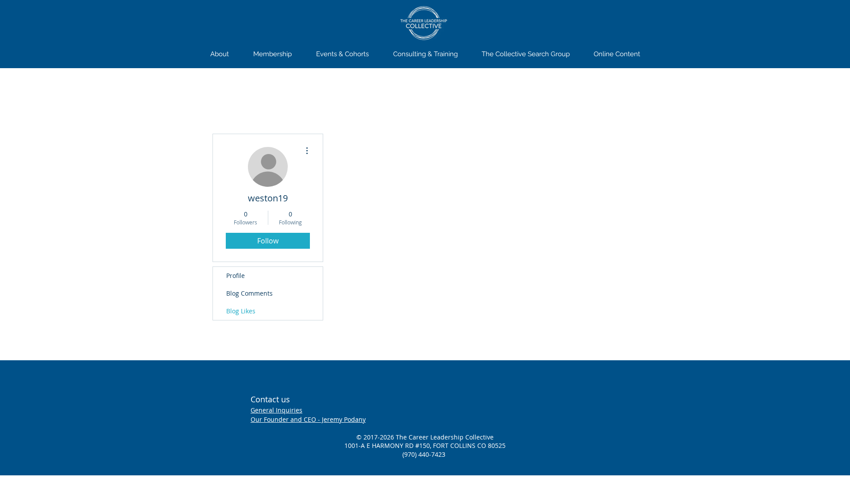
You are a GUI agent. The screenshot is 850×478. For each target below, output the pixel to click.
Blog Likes (240, 311)
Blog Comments (249, 293)
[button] (272, 54)
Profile (235, 275)
